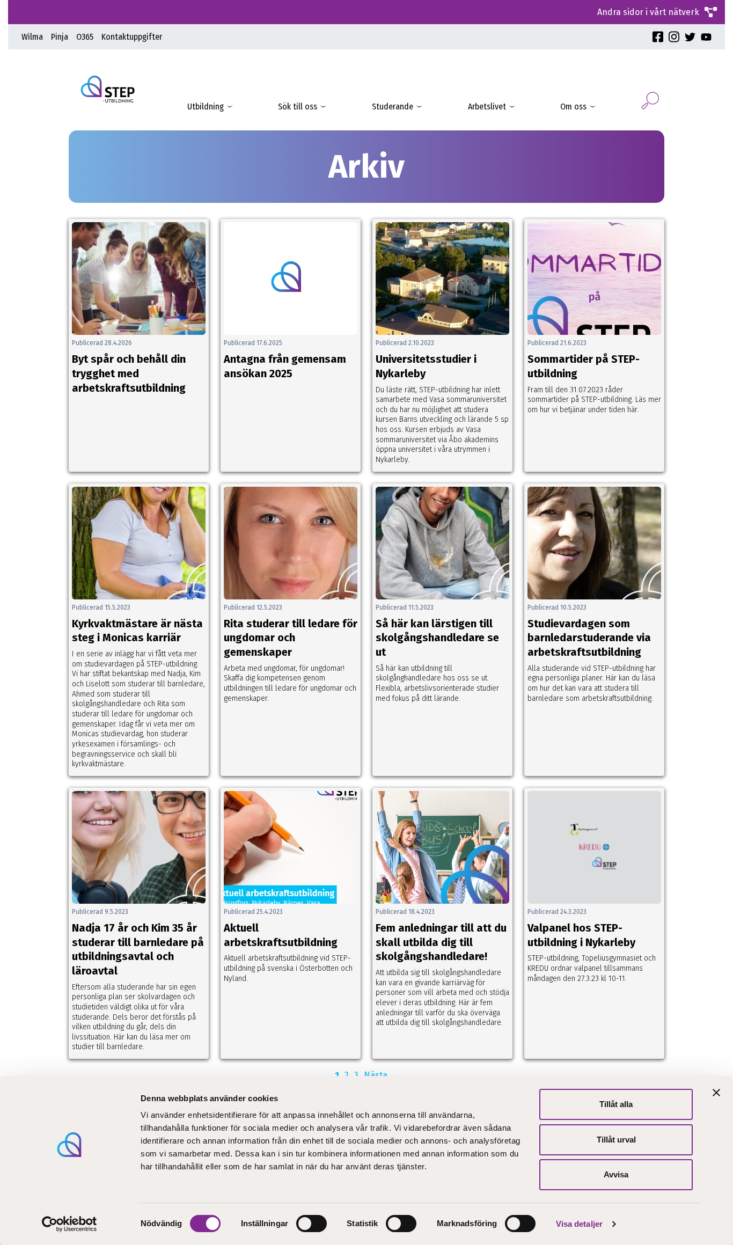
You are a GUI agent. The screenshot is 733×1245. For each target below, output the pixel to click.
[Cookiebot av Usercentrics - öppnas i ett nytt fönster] (69, 1224)
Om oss (573, 106)
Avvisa (616, 1174)
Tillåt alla (616, 1104)
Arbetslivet (487, 106)
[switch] (311, 1223)
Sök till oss (297, 106)
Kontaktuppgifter (131, 37)
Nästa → (381, 1075)
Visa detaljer (579, 1223)
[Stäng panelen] (716, 1092)
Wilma (32, 37)
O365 (84, 37)
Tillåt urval (616, 1139)
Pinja (59, 37)
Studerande (392, 106)
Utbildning (205, 106)
